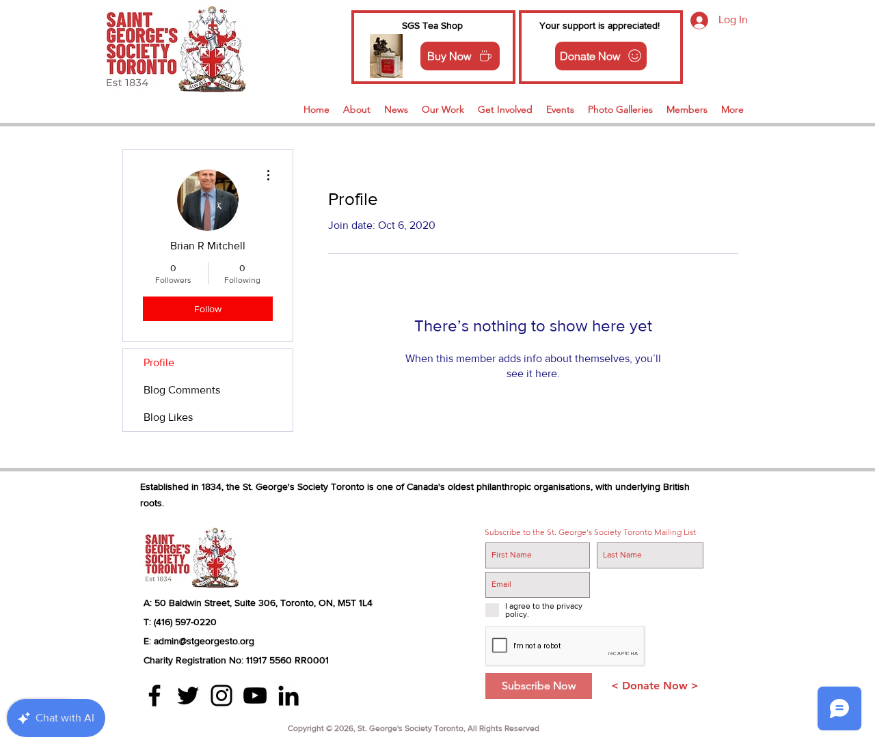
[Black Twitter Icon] (188, 695)
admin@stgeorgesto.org (204, 640)
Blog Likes (168, 417)
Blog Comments (182, 390)
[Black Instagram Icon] (221, 695)
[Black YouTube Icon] (255, 695)
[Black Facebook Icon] (154, 695)
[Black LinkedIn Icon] (288, 695)
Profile (159, 362)
